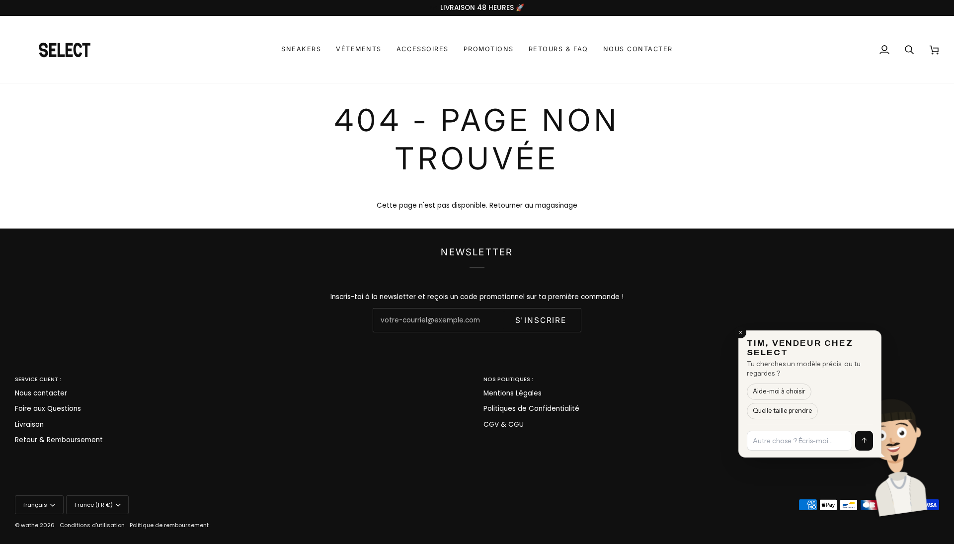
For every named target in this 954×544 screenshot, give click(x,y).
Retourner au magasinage (533, 205)
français (35, 505)
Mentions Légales (512, 393)
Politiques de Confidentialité (531, 408)
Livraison (29, 424)
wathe (29, 525)
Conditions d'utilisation (92, 525)
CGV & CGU (503, 424)
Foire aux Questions (48, 408)
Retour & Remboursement (59, 440)
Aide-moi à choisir (779, 391)
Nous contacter (41, 393)
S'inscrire (540, 320)
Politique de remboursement (169, 525)
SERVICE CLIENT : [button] (38, 379)
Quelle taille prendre (782, 410)
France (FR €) (94, 505)
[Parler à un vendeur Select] (927, 450)
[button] (301, 49)
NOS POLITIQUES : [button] (508, 379)
